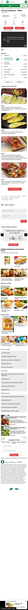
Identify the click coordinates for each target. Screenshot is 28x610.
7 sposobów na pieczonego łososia (20, 324)
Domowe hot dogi (5, 352)
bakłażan (10, 197)
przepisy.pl (5, 12)
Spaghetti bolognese (6, 363)
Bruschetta (17, 266)
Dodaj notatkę (15, 189)
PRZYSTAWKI (18, 196)
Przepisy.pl (3, 8)
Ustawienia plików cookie (8, 608)
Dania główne (17, 8)
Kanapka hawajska (5, 378)
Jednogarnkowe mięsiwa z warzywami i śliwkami (12, 396)
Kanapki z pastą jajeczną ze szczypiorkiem (11, 360)
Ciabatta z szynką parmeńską (8, 386)
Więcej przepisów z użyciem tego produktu (9, 252)
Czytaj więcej (12, 424)
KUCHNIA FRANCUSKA (5, 197)
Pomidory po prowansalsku (4, 298)
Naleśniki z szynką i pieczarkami (19, 279)
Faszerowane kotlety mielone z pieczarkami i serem (7, 279)
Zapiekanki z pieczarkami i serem (9, 356)
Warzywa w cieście (19, 310)
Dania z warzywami (12, 196)
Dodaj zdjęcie (13, 244)
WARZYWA (5, 196)
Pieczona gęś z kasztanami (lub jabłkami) (10, 403)
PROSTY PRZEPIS (16, 197)
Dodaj (23, 221)
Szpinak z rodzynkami (6, 400)
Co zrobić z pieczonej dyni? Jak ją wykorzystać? (7, 332)
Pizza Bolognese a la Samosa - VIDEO (10, 410)
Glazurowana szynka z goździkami (9, 407)
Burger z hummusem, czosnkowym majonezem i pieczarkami (12, 374)
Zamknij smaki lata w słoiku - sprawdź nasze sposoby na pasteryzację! (15, 417)
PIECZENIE (11, 199)
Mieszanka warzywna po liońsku (21, 298)
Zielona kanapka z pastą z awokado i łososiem (12, 382)
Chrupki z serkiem (5, 389)
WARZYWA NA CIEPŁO (5, 199)
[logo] (10, 2)
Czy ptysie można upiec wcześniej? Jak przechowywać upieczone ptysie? (7, 344)
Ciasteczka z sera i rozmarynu (5, 311)
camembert (24, 196)
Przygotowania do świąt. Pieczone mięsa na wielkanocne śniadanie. (20, 344)
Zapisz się (14, 455)
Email (7, 82)
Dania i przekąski (10, 8)
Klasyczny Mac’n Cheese (7, 367)
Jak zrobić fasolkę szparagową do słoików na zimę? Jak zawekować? (14, 428)
